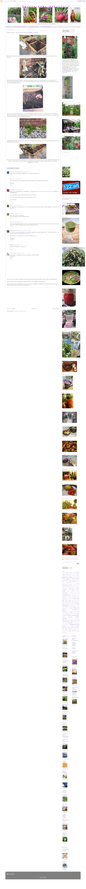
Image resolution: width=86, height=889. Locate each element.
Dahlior (74, 581)
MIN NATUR (64, 752)
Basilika (66, 574)
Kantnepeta (73, 591)
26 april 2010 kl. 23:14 (25, 171)
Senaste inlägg (11, 308)
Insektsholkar (64, 588)
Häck (72, 587)
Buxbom (71, 580)
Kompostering (65, 592)
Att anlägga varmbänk (33, 26)
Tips (66, 623)
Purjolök (63, 608)
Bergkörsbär (71, 574)
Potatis (74, 607)
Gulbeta (63, 586)
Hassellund (73, 586)
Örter (78, 631)
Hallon (70, 586)
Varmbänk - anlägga (70, 627)
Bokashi (77, 577)
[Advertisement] (33, 297)
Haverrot (63, 587)
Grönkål (78, 585)
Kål (75, 593)
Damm (77, 581)
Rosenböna (70, 611)
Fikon (67, 582)
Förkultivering (65, 585)
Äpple (70, 631)
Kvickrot (72, 593)
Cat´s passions (65, 685)
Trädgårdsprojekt (74, 624)
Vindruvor (66, 628)
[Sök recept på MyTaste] (10, 874)
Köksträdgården (65, 594)
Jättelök (68, 591)
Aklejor (63, 573)
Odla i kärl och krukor (75, 600)
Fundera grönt (13, 253)
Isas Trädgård (65, 638)
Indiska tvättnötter (76, 587)
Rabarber (71, 608)
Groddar (74, 585)
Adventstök (77, 572)
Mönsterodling (70, 598)
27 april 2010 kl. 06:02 (16, 178)
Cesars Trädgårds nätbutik (19, 26)
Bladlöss (73, 575)
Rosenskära (64, 612)
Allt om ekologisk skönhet (74, 643)
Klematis (78, 591)
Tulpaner (64, 626)
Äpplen (73, 631)
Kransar (78, 592)
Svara (11, 175)
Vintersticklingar (70, 628)
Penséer (71, 605)
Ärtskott (75, 631)
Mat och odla (65, 852)
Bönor (74, 580)
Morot (78, 597)
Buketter (67, 580)
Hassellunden (77, 586)
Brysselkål (64, 580)
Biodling (75, 574)
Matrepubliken (65, 849)
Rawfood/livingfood (75, 609)
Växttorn (67, 631)
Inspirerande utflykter (74, 588)
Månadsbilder (64, 598)
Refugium (64, 743)
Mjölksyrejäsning (74, 597)
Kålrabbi (78, 593)
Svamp (74, 620)
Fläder (70, 582)
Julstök (63, 591)
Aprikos (71, 573)
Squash (71, 620)
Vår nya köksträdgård (46, 26)
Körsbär (70, 594)
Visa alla (68, 844)
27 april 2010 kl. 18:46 (26, 230)
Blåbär (74, 577)
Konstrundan (72, 592)
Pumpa (78, 607)
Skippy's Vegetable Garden (64, 815)
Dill (78, 581)
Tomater (70, 623)
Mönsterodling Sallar (68, 572)
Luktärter (68, 596)
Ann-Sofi (12, 222)
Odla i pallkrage (65, 601)
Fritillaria (73, 582)
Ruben (11, 205)
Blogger (44, 877)
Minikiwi (69, 597)
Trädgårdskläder (76, 623)
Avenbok (74, 573)
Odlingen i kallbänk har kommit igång (22, 32)
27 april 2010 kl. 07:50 (17, 213)
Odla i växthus (76, 601)
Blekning (78, 575)
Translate (71, 32)
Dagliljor (70, 581)
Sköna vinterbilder (67, 617)
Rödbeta (78, 612)
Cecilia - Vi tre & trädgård (15, 171)
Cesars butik (77, 580)
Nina (11, 178)
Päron (67, 608)
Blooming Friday (67, 577)
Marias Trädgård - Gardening (64, 771)
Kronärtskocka (65, 593)
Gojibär (70, 585)
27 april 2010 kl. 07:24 (18, 189)
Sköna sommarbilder (73, 615)
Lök (73, 596)
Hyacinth (69, 587)
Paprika (77, 604)
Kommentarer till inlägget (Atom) (19, 311)
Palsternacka (73, 604)
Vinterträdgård (75, 628)
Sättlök (75, 621)
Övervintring (64, 632)
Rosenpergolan (76, 611)
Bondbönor (68, 578)
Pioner (63, 607)
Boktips (63, 578)
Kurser (70, 593)
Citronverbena (66, 581)
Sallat (66, 613)
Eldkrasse (63, 582)
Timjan (63, 623)
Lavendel (73, 594)
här (23, 81)
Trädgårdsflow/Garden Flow (16, 230)
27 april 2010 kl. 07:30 (17, 205)
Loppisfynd (64, 596)
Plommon (66, 607)
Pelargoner (65, 605)
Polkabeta (70, 607)
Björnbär (69, 575)
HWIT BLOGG (65, 781)
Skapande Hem (75, 658)
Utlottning (64, 627)
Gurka (67, 586)
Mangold (63, 597)
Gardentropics (65, 704)
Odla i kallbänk (68, 600)
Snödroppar (77, 618)
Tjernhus (64, 647)
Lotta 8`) (11, 189)
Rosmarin (68, 612)
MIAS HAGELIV (65, 819)
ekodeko (74, 647)
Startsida (9, 26)
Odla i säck (71, 601)
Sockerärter (64, 620)
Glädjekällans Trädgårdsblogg (65, 675)
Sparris (68, 620)
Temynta (78, 621)
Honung (66, 587)
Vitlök (66, 629)
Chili (63, 581)
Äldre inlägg (56, 308)
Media (67, 597)
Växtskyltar (64, 631)
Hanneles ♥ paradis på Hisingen (64, 724)
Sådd (71, 621)
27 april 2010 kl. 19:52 (18, 244)
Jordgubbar (64, 589)
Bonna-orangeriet (75, 578)
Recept (64, 611)
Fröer (78, 583)
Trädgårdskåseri (65, 624)
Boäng (11, 213)
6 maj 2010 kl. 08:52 (20, 253)
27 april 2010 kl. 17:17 (18, 222)
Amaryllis (67, 573)
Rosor (71, 612)
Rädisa (75, 612)
